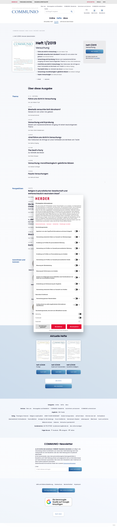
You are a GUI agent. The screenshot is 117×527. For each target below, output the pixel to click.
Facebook (55, 430)
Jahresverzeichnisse (66, 22)
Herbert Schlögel (75, 72)
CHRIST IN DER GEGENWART (52, 416)
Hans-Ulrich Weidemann (74, 61)
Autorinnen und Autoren (84, 6)
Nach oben (58, 514)
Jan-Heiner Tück (63, 51)
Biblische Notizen (47, 422)
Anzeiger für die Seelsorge (45, 419)
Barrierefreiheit (68, 484)
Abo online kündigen (76, 426)
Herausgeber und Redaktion (55, 6)
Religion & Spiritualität (41, 2)
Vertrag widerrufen (50, 490)
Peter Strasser (69, 69)
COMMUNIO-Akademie (70, 6)
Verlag (99, 2)
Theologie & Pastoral (26, 2)
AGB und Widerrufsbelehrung (44, 484)
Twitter (72, 430)
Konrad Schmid (49, 56)
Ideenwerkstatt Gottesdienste (17, 419)
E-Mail (36, 466)
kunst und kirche (103, 419)
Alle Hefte (58, 381)
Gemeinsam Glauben (73, 419)
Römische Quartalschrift (67, 422)
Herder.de (14, 2)
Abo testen (94, 51)
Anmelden (97, 58)
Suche (46, 9)
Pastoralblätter (32, 419)
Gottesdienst (101, 416)
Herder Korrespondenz (67, 416)
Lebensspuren (85, 419)
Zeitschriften (90, 2)
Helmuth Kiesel (58, 74)
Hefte (59, 18)
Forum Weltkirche (60, 419)
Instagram (64, 430)
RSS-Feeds (61, 412)
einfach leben (80, 416)
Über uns (43, 6)
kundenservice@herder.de (60, 426)
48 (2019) (36, 30)
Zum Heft (43, 372)
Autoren (47, 79)
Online (52, 18)
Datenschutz (58, 484)
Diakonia (56, 422)
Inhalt (39, 79)
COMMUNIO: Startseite (18, 30)
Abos (65, 18)
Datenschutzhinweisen (69, 463)
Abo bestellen (58, 386)
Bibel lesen (94, 419)
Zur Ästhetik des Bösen (50, 69)
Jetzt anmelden (75, 469)
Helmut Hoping (70, 66)
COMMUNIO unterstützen (98, 6)
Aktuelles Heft (48, 22)
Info (104, 2)
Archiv (56, 22)
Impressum (77, 484)
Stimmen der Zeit (90, 416)
